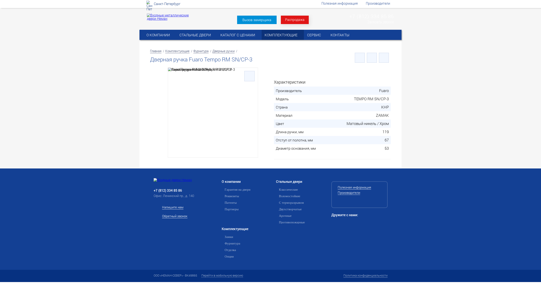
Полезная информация (339, 3)
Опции (229, 256)
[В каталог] (372, 58)
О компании (158, 35)
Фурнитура (201, 51)
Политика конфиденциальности (365, 275)
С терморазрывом (291, 202)
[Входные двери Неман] (180, 180)
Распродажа (295, 19)
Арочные (285, 215)
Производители (378, 3)
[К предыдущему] (360, 58)
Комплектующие (281, 35)
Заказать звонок (380, 22)
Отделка (230, 250)
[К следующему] (384, 58)
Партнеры (232, 209)
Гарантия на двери (237, 189)
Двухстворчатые (290, 209)
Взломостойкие (289, 196)
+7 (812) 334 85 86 (371, 16)
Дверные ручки (223, 51)
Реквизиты (232, 196)
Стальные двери (195, 35)
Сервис (314, 35)
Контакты (340, 35)
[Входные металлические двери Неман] (168, 18)
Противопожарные (292, 222)
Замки (229, 237)
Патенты (231, 202)
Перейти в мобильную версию (222, 275)
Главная (155, 51)
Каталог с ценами (237, 35)
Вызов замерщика (256, 20)
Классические (288, 189)
